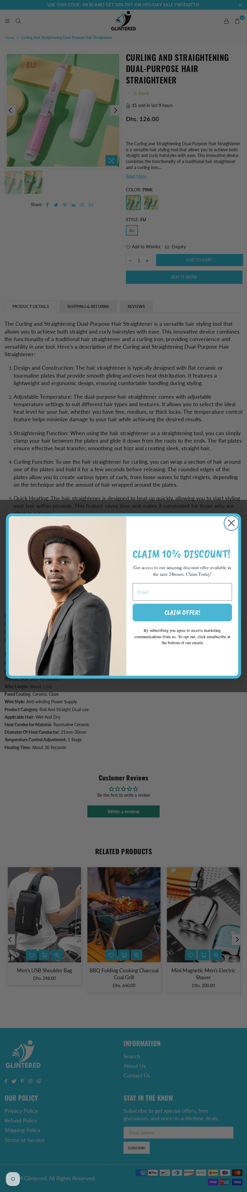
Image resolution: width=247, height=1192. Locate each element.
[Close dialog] (231, 523)
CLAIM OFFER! (182, 612)
